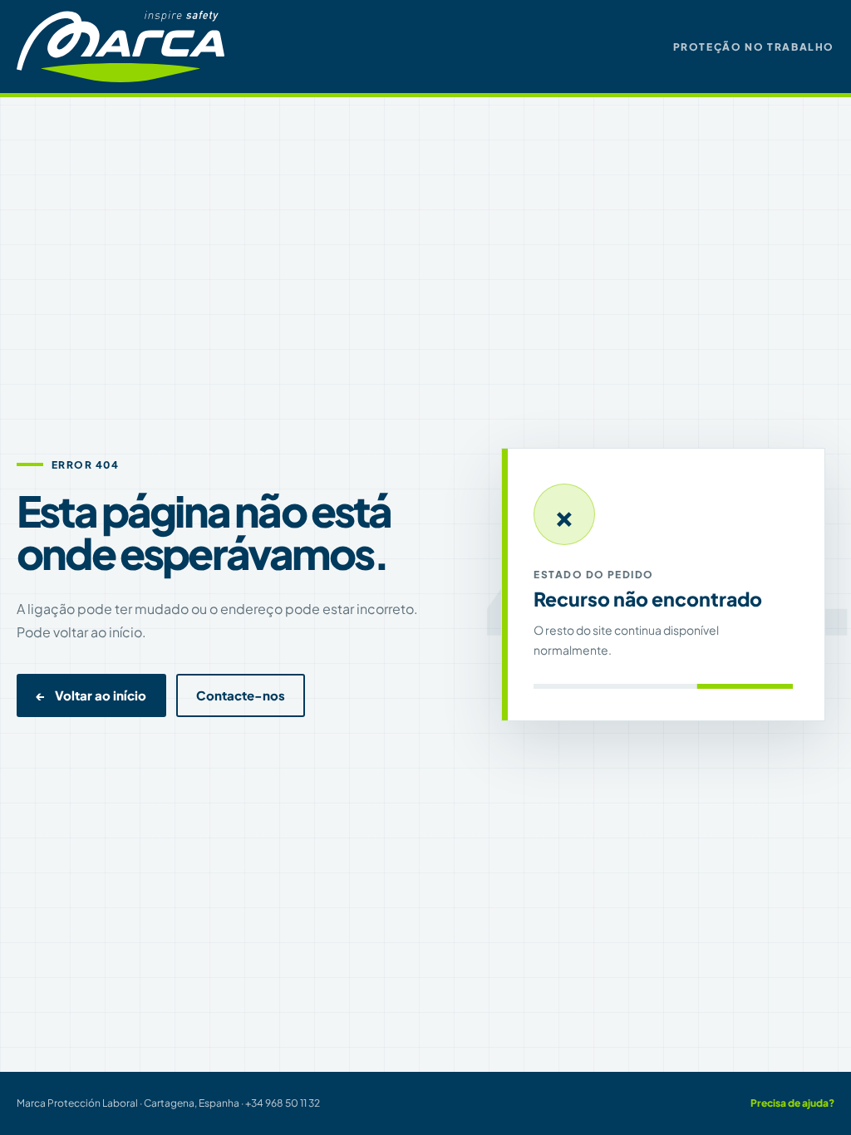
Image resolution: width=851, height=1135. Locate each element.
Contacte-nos (240, 695)
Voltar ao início (91, 695)
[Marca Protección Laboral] (120, 46)
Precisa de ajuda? (792, 1103)
